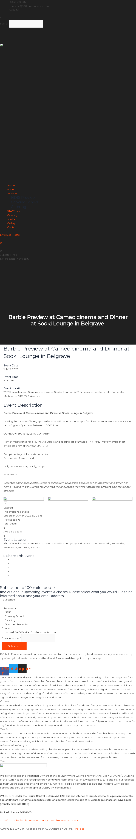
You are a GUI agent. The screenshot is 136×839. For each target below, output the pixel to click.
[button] (68, 18)
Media (11, 219)
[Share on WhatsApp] (12, 571)
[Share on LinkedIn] (12, 567)
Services (12, 193)
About (11, 189)
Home (11, 185)
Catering (12, 215)
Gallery (11, 223)
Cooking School (14, 616)
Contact (12, 227)
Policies (79, 828)
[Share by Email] (12, 575)
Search (4, 23)
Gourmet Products (15, 624)
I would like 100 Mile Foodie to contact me (30, 632)
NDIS (8, 612)
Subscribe (14, 646)
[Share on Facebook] (12, 559)
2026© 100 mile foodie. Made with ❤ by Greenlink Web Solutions (39, 820)
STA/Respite (14, 211)
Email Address (11, 638)
